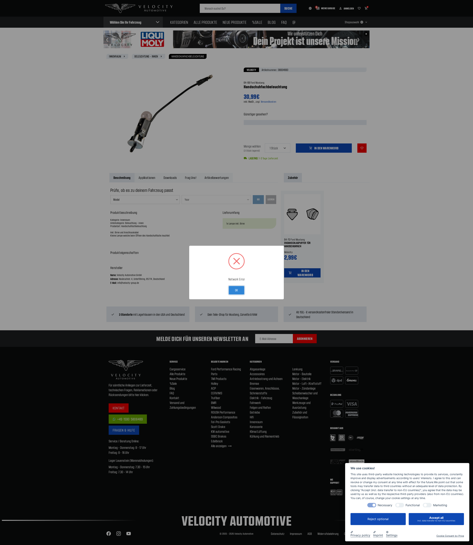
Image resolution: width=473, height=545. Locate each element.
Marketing (440, 505)
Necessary (385, 505)
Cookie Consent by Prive (450, 535)
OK (236, 290)
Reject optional (378, 519)
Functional (413, 505)
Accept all (436, 519)
